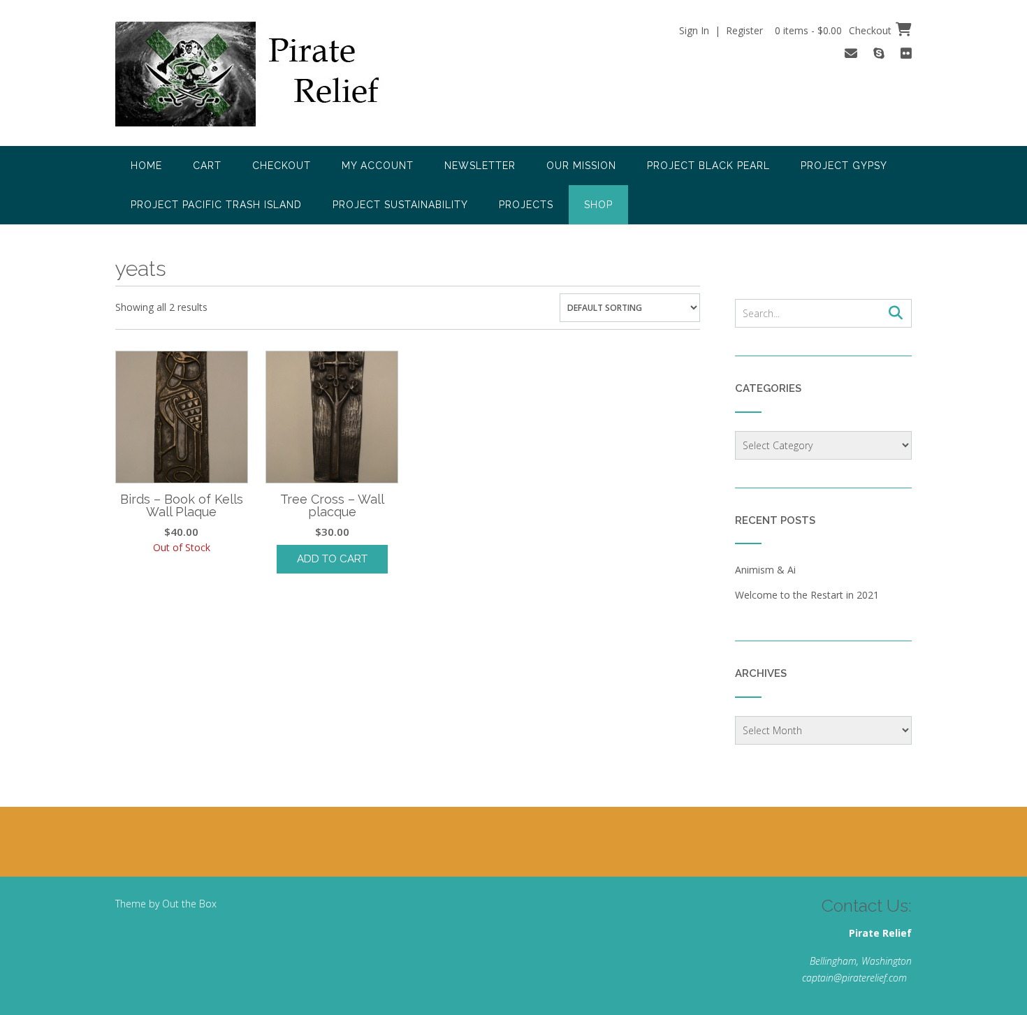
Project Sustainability (400, 204)
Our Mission (581, 165)
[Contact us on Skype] (878, 53)
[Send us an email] (851, 53)
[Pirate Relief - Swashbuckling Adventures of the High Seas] (266, 74)
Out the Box (189, 903)
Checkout (281, 165)
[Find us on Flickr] (906, 53)
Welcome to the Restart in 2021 (807, 594)
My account (378, 165)
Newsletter (480, 165)
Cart (207, 165)
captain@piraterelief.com (854, 977)
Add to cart (332, 559)
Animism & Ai (765, 569)
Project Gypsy (844, 165)
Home (146, 165)
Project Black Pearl (708, 165)
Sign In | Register (721, 30)
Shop (598, 204)
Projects (526, 204)
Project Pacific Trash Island (216, 204)
